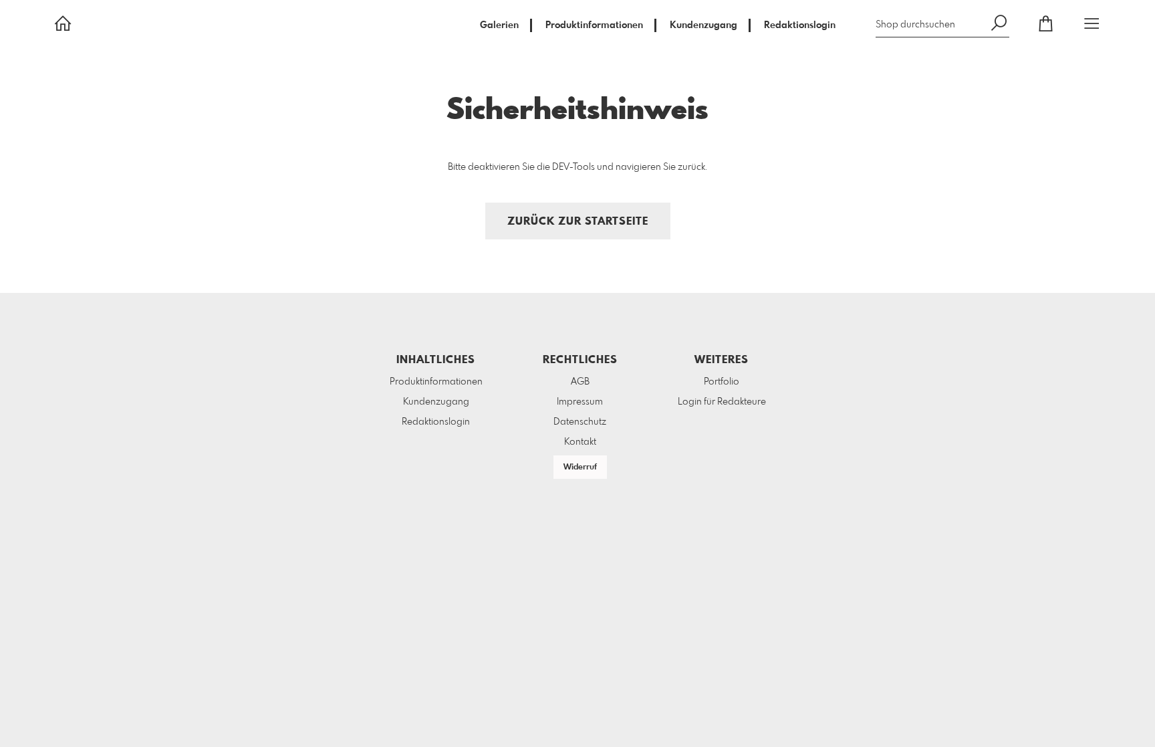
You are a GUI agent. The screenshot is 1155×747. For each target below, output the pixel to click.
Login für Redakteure (722, 402)
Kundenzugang (703, 25)
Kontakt (580, 442)
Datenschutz (579, 422)
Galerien (499, 25)
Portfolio (721, 382)
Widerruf (580, 467)
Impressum (580, 402)
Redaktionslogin (800, 25)
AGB (580, 382)
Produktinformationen (594, 25)
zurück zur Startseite (577, 221)
